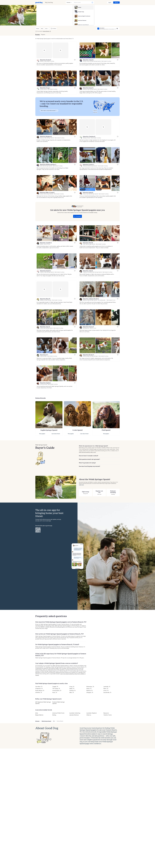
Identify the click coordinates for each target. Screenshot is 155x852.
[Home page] (39, 2)
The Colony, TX (56, 688)
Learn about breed (56, 433)
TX (53, 721)
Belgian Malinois (39, 715)
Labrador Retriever (74, 715)
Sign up (116, 2)
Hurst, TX (54, 692)
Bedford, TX (90, 690)
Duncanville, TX (107, 692)
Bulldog (54, 715)
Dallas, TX (71, 688)
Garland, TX (72, 690)
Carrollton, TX (38, 686)
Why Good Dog (49, 2)
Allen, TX (71, 692)
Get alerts (78, 216)
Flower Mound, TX (39, 690)
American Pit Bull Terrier (58, 713)
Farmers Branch (60, 721)
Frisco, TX (106, 690)
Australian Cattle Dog (74, 713)
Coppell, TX (55, 686)
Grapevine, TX (39, 688)
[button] (87, 50)
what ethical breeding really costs (87, 452)
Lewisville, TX (107, 686)
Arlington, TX (90, 692)
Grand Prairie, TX (56, 690)
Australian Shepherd (92, 713)
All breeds (37, 721)
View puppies (42, 433)
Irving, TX (71, 686)
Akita (36, 713)
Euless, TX (89, 688)
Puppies (43, 34)
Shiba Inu (89, 715)
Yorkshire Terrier (108, 715)
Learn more (81, 484)
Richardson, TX (90, 686)
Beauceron (106, 713)
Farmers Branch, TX (47, 31)
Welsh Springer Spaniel (46, 721)
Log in (109, 2)
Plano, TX (106, 688)
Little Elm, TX (38, 692)
